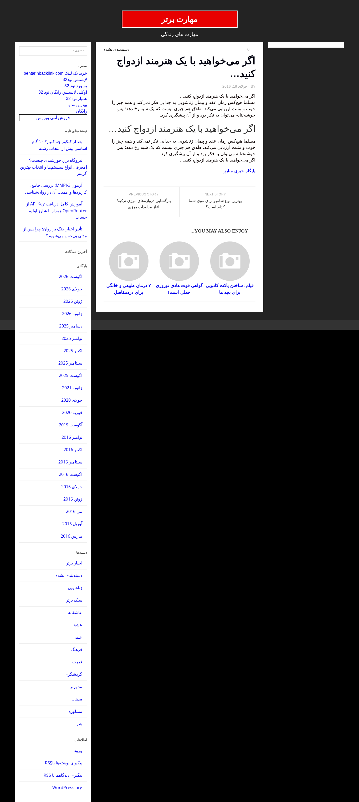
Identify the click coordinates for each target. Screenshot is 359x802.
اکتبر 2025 (73, 351)
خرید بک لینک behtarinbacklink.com (55, 73)
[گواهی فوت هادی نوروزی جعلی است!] (179, 261)
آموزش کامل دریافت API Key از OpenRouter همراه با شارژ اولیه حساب (56, 210)
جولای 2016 (71, 487)
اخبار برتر (74, 563)
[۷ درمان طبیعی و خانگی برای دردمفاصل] (129, 261)
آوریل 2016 (72, 524)
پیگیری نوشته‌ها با (63, 763)
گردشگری (73, 674)
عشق (77, 625)
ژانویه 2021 (72, 388)
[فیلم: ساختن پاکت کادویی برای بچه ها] (230, 261)
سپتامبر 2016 (70, 462)
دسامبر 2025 (70, 326)
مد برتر (76, 686)
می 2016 (74, 511)
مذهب (76, 699)
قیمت (77, 662)
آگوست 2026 (70, 276)
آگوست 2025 (70, 375)
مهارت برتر (179, 19)
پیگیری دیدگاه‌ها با (63, 775)
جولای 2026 (71, 289)
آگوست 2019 (70, 425)
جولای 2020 (71, 400)
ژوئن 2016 (72, 499)
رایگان (81, 111)
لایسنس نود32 (75, 79)
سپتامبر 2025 (70, 363)
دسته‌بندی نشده (68, 575)
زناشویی (75, 588)
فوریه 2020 (72, 412)
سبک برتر (74, 600)
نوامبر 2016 (71, 437)
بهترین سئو (77, 105)
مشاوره (75, 711)
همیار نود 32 (76, 98)
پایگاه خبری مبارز (239, 170)
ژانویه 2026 (72, 313)
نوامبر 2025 (71, 338)
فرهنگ (76, 649)
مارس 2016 (71, 536)
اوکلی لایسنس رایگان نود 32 (62, 92)
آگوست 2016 (70, 474)
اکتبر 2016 (73, 449)
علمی (77, 637)
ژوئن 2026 (72, 301)
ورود (78, 750)
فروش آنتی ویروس (53, 117)
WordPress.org (67, 787)
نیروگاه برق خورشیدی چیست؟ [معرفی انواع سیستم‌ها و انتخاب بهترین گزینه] (53, 166)
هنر (79, 724)
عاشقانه (75, 612)
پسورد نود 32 (75, 86)
